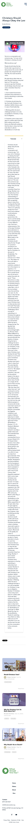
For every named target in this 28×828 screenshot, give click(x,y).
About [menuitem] (14, 790)
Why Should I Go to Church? (13, 744)
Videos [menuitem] (14, 786)
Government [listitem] (8, 682)
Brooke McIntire (6, 24)
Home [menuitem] (14, 783)
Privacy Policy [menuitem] (7, 820)
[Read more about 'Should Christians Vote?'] (14, 664)
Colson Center (11, 677)
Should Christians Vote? (11, 674)
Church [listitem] (14, 752)
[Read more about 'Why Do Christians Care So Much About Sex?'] (14, 699)
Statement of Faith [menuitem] (15, 820)
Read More (21, 688)
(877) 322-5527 (6, 802)
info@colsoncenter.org (8, 805)
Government (6, 27)
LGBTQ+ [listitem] (7, 718)
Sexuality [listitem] (13, 718)
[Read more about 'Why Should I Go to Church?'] (14, 734)
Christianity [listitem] (7, 752)
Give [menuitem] (14, 793)
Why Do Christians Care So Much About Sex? (12, 710)
